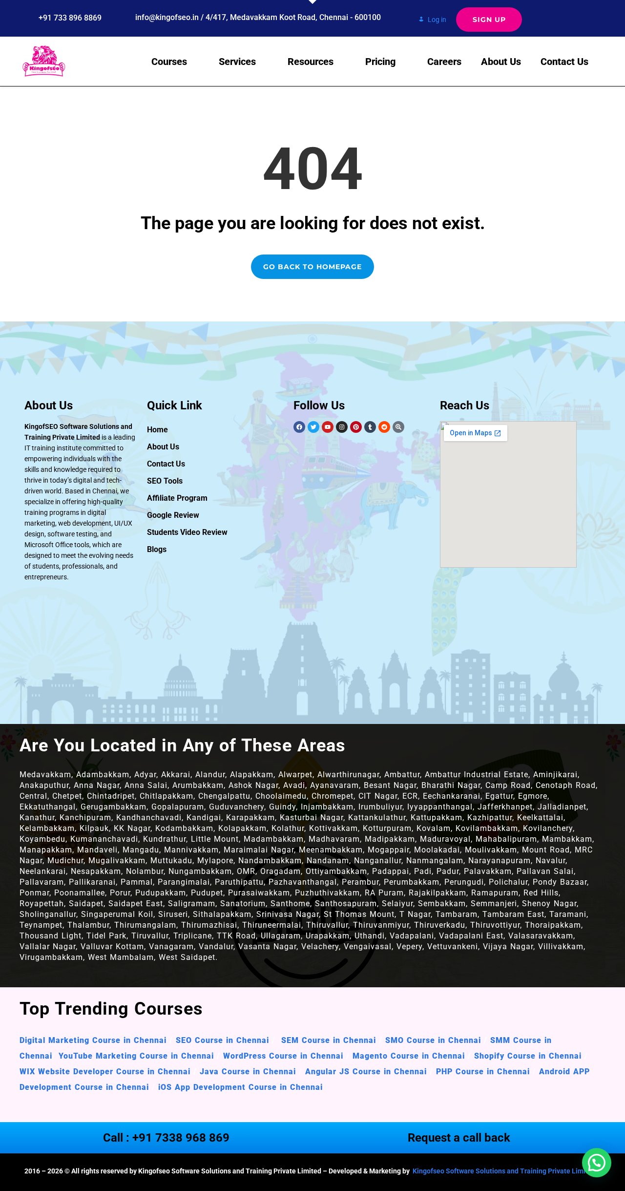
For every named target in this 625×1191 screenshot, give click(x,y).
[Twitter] (313, 427)
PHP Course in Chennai (483, 1071)
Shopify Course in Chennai (528, 1056)
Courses (169, 61)
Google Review (173, 515)
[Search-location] (398, 427)
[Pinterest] (356, 427)
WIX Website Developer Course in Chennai (105, 1071)
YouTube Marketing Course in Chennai (136, 1056)
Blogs (157, 549)
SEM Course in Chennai (327, 1040)
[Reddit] (384, 427)
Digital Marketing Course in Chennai (93, 1040)
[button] (596, 1162)
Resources (310, 61)
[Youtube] (327, 427)
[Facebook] (299, 427)
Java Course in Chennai (248, 1071)
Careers (444, 61)
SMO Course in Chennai (433, 1040)
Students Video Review (187, 532)
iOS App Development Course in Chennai (240, 1087)
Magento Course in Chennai (409, 1056)
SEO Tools (165, 481)
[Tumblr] (370, 427)
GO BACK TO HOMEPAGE (312, 266)
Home (157, 429)
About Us (501, 61)
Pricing (380, 61)
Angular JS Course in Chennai (367, 1071)
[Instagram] (342, 427)
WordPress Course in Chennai (283, 1056)
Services (237, 61)
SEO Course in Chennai (221, 1040)
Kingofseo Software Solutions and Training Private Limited (503, 1171)
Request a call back (459, 1138)
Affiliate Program (177, 498)
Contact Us (564, 61)
